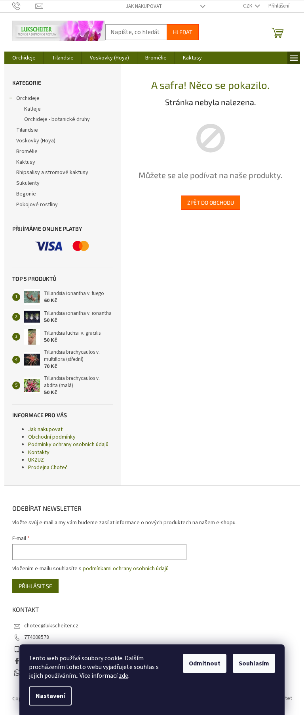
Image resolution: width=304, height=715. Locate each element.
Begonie (26, 194)
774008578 (36, 637)
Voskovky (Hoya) (35, 141)
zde (123, 675)
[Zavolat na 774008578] (24, 6)
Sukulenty (28, 183)
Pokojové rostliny (37, 205)
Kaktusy (25, 162)
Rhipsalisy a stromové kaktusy (52, 172)
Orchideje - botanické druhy (57, 119)
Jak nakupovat (144, 6)
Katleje (32, 109)
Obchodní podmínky (52, 437)
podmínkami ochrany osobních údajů (126, 569)
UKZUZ (36, 460)
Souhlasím (254, 663)
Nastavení (50, 696)
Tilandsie (27, 130)
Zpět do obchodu (210, 202)
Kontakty (38, 452)
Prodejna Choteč (48, 468)
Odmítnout (204, 663)
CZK (248, 6)
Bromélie (27, 151)
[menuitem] (24, 58)
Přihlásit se (35, 586)
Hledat (182, 32)
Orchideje (28, 98)
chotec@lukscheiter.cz (51, 626)
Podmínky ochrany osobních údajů (68, 445)
